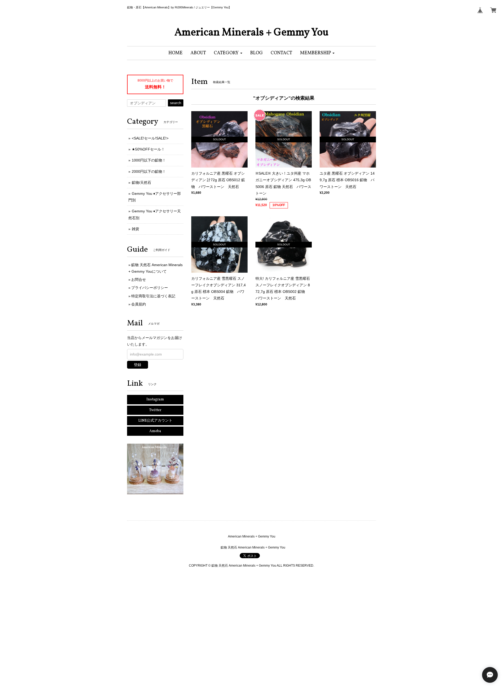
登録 (137, 365)
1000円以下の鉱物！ (149, 160)
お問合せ (138, 279)
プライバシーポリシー (149, 288)
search (175, 103)
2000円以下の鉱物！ (149, 171)
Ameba (155, 431)
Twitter (155, 410)
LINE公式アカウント (155, 420)
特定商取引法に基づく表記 (153, 296)
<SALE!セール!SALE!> (150, 138)
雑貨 (135, 229)
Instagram (155, 399)
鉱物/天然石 (141, 182)
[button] (228, 53)
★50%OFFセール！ (148, 149)
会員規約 (138, 304)
